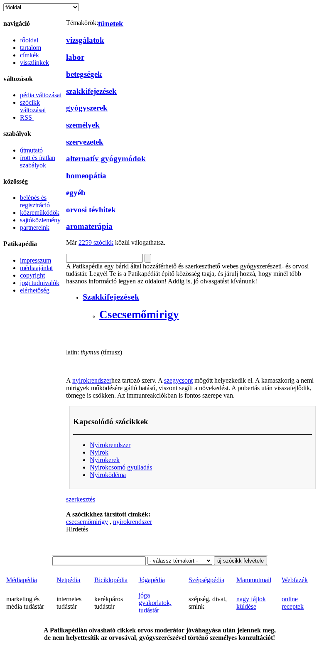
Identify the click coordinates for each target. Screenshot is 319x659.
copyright (32, 275)
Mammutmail (253, 579)
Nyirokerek (105, 459)
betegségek (84, 74)
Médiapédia (21, 579)
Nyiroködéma (108, 474)
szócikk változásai (33, 106)
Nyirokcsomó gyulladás (121, 467)
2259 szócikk (96, 242)
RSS (27, 117)
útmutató (31, 150)
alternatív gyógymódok (106, 158)
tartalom (30, 47)
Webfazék (295, 579)
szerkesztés (80, 499)
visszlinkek (34, 62)
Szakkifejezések (111, 296)
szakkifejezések (91, 91)
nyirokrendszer (91, 380)
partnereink (34, 227)
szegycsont (178, 380)
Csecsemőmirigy (139, 314)
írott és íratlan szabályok (37, 161)
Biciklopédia (111, 579)
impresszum (35, 260)
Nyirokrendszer (110, 444)
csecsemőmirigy (87, 521)
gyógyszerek (87, 107)
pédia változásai (40, 94)
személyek (83, 124)
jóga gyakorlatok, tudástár (155, 603)
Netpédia (68, 579)
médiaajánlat (36, 267)
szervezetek (84, 142)
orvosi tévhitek (91, 209)
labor (75, 57)
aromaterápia (89, 226)
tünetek (110, 23)
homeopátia (86, 175)
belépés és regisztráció (35, 201)
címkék (29, 55)
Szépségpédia (206, 579)
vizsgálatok (85, 40)
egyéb (76, 192)
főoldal (29, 40)
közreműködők (39, 212)
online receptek (293, 602)
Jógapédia (152, 579)
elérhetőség (34, 290)
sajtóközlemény (40, 220)
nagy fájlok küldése (251, 602)
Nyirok (99, 452)
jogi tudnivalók (39, 282)
